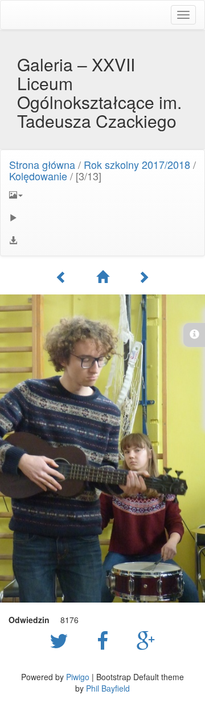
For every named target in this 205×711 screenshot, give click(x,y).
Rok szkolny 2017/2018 (137, 164)
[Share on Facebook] (105, 639)
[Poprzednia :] (61, 277)
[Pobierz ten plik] (102, 240)
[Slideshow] (102, 217)
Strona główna (42, 164)
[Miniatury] (102, 277)
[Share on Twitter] (61, 639)
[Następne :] (143, 277)
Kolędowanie (38, 175)
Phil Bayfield (108, 688)
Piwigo (77, 676)
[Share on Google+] (146, 639)
